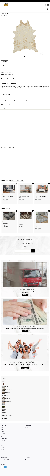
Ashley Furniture (4, 15)
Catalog (2, 447)
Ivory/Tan (4, 68)
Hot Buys (3, 433)
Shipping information (6, 104)
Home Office (3, 440)
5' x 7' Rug (4, 61)
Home (2, 429)
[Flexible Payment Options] (25, 312)
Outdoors (3, 445)
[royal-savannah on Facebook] (25, 459)
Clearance (3, 431)
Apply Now (25, 330)
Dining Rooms (4, 438)
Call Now (25, 294)
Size (2, 59)
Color (2, 65)
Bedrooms (3, 436)
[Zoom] (42, 53)
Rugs (12, 208)
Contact (2, 449)
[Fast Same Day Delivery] (25, 274)
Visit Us (2, 427)
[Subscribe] (33, 250)
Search (26, 427)
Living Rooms (4, 434)
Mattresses (3, 442)
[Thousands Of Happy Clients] (25, 348)
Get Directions (25, 368)
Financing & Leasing (5, 451)
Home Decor (3, 443)
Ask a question (4, 107)
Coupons (3, 452)
